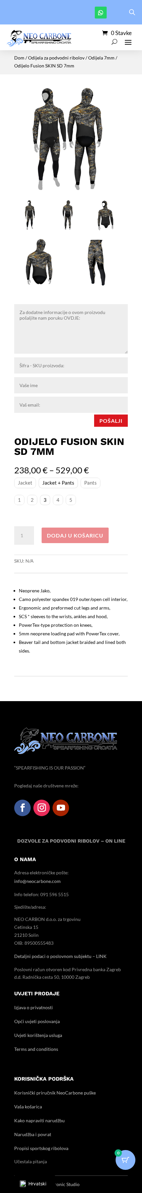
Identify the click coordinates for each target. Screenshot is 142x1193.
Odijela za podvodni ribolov (56, 57)
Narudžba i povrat (32, 1134)
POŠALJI (111, 421)
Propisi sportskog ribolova (41, 1148)
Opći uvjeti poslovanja (37, 1021)
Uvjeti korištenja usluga (38, 1035)
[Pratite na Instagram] (41, 808)
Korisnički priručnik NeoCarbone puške (55, 1092)
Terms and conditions (36, 1049)
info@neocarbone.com (37, 881)
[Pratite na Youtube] (61, 808)
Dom (19, 57)
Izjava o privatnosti (33, 1007)
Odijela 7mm (101, 57)
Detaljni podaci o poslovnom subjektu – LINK (60, 956)
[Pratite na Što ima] (101, 13)
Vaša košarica (28, 1106)
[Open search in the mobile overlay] (132, 12)
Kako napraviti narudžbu (39, 1120)
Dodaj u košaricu (75, 535)
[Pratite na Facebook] (22, 808)
